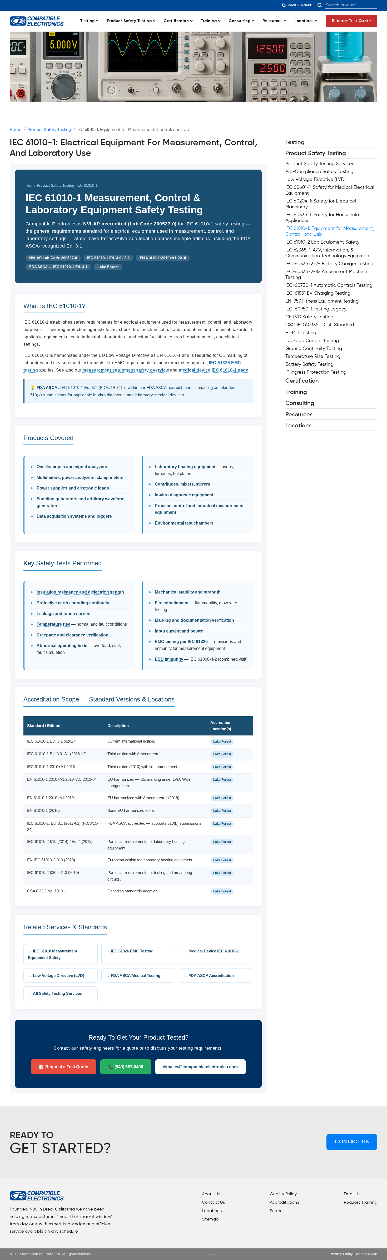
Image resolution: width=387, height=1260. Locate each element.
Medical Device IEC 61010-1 (213, 951)
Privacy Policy (341, 1254)
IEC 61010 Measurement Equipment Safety (52, 954)
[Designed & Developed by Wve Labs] (211, 1254)
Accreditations (284, 1202)
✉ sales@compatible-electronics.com (200, 1067)
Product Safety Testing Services (319, 164)
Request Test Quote (351, 21)
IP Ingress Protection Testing (315, 372)
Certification (177, 21)
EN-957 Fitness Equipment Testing (322, 301)
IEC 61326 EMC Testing (132, 951)
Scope (276, 1211)
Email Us (352, 1194)
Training (209, 21)
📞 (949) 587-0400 (125, 1067)
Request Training (360, 1202)
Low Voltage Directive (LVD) (58, 975)
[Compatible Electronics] (37, 21)
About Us (211, 1194)
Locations (305, 21)
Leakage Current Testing (312, 341)
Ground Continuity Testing (313, 349)
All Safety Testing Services (57, 993)
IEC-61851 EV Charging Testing (317, 293)
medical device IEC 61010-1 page (213, 370)
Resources (273, 21)
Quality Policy (283, 1194)
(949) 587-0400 (299, 5)
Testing (88, 21)
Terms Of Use (366, 1254)
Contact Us (352, 1142)
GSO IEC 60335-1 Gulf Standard (319, 325)
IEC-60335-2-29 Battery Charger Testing (329, 264)
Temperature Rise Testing (312, 356)
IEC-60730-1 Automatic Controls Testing (328, 285)
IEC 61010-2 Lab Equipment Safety (322, 242)
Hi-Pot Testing (300, 333)
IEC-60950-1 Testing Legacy (315, 309)
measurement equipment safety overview (125, 370)
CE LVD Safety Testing (309, 317)
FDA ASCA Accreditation (211, 975)
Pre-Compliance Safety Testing (319, 172)
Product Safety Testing (130, 21)
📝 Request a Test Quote (63, 1067)
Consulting (240, 21)
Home (15, 130)
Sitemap (210, 1219)
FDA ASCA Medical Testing (135, 975)
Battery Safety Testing (309, 364)
